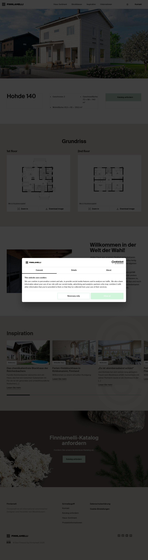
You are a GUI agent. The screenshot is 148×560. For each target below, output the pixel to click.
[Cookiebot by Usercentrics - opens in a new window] (113, 262)
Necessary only (73, 296)
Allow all (107, 296)
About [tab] (108, 270)
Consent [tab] (39, 270)
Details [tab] (74, 270)
